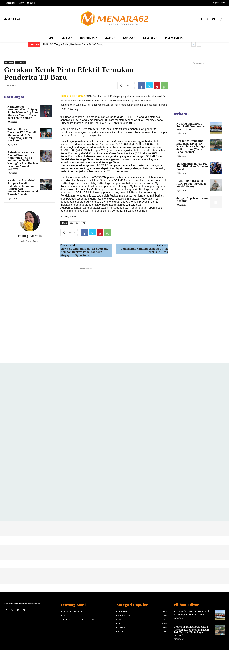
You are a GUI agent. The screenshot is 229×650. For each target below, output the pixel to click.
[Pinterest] (157, 85)
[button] (221, 19)
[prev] (193, 44)
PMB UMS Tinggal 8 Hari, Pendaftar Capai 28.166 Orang (73, 44)
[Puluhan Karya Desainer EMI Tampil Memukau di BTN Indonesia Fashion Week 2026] (46, 133)
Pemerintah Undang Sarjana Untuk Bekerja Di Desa (144, 250)
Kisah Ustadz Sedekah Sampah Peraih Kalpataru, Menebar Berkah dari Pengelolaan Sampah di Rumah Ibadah (23, 187)
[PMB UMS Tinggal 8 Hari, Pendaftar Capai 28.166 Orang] (216, 185)
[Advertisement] (86, 311)
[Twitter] (207, 19)
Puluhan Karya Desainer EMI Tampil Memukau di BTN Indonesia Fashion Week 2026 (21, 135)
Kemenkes (74, 223)
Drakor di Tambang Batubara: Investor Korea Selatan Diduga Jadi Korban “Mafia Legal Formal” (190, 146)
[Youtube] (214, 19)
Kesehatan (20, 62)
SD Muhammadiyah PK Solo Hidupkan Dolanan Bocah (192, 166)
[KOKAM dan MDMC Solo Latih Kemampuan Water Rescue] (216, 128)
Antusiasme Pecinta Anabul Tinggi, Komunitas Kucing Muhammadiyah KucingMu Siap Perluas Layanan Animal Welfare (22, 161)
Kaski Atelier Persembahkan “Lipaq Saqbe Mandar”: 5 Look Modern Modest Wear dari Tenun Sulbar (22, 112)
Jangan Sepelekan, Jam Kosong (192, 200)
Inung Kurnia (30, 236)
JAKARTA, (66, 96)
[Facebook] (201, 19)
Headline (9, 62)
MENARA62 (78, 96)
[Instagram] (12, 610)
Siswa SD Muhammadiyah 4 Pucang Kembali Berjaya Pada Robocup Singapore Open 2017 (84, 252)
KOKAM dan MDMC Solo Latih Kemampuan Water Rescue (191, 126)
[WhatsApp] (164, 85)
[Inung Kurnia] (30, 221)
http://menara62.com (29, 241)
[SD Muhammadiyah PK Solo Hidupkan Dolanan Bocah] (216, 168)
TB (83, 223)
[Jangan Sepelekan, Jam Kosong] (216, 202)
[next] (199, 44)
